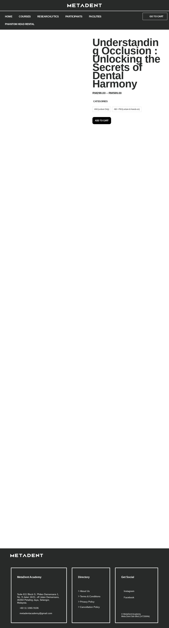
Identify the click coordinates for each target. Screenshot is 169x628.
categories (100, 101)
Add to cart (102, 120)
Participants (73, 16)
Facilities (95, 16)
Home (8, 16)
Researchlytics (48, 16)
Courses (25, 16)
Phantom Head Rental (19, 24)
